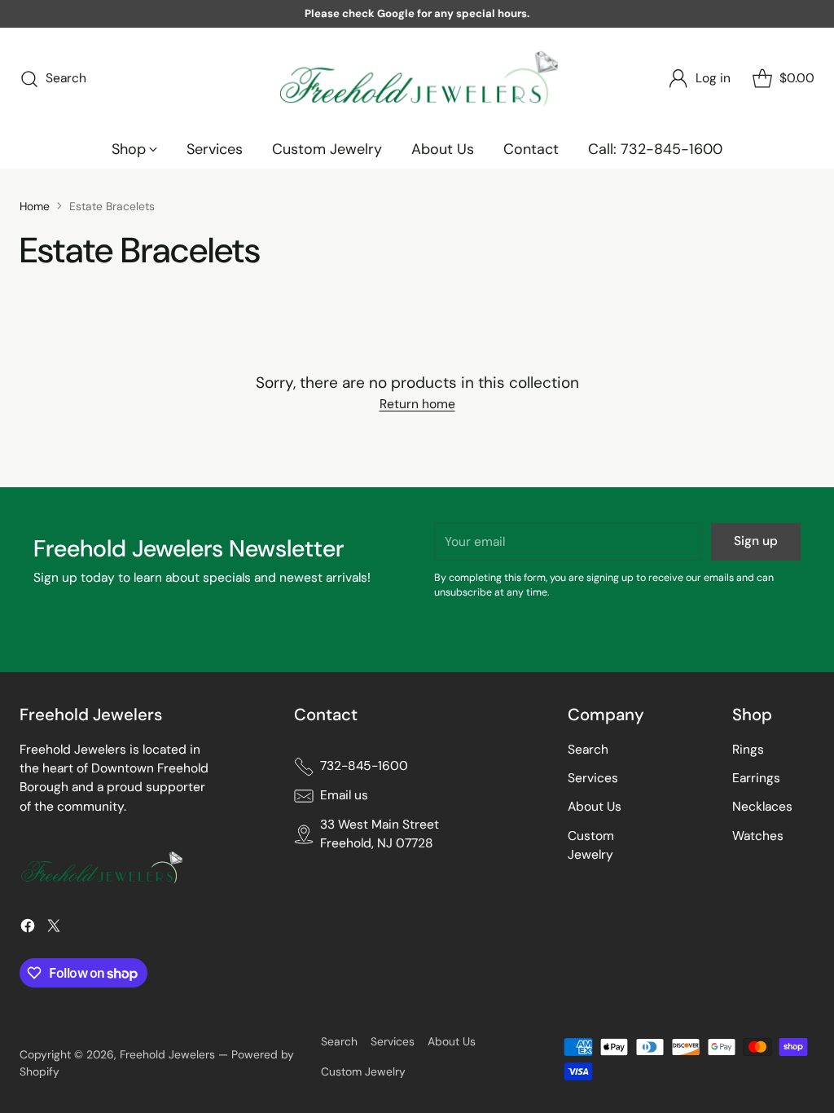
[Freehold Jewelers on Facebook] (27, 928)
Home (35, 206)
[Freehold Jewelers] (417, 79)
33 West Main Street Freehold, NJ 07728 (379, 833)
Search (588, 749)
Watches (758, 836)
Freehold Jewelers (167, 1054)
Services (593, 778)
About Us (594, 806)
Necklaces (762, 806)
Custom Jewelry (363, 1071)
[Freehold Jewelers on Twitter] (54, 928)
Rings (748, 749)
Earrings (756, 778)
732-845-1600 (364, 766)
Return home (417, 404)
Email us (344, 795)
